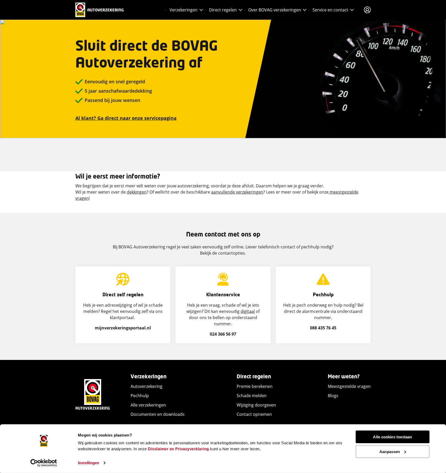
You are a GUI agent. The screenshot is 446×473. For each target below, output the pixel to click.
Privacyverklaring (192, 448)
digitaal (248, 311)
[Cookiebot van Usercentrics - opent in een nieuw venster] (43, 463)
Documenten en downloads (158, 414)
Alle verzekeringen (148, 405)
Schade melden (252, 395)
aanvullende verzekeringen (237, 192)
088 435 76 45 (323, 328)
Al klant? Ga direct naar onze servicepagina (126, 118)
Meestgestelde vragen (349, 386)
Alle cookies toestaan (392, 437)
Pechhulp (140, 395)
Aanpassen (389, 451)
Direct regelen (223, 10)
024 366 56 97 (223, 334)
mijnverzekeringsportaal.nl (123, 328)
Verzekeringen (183, 10)
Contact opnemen (254, 414)
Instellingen (88, 463)
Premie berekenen (255, 386)
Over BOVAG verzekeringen (274, 10)
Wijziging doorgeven (256, 405)
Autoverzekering (146, 386)
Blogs (333, 395)
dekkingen (137, 192)
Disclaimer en (161, 448)
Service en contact (330, 10)
